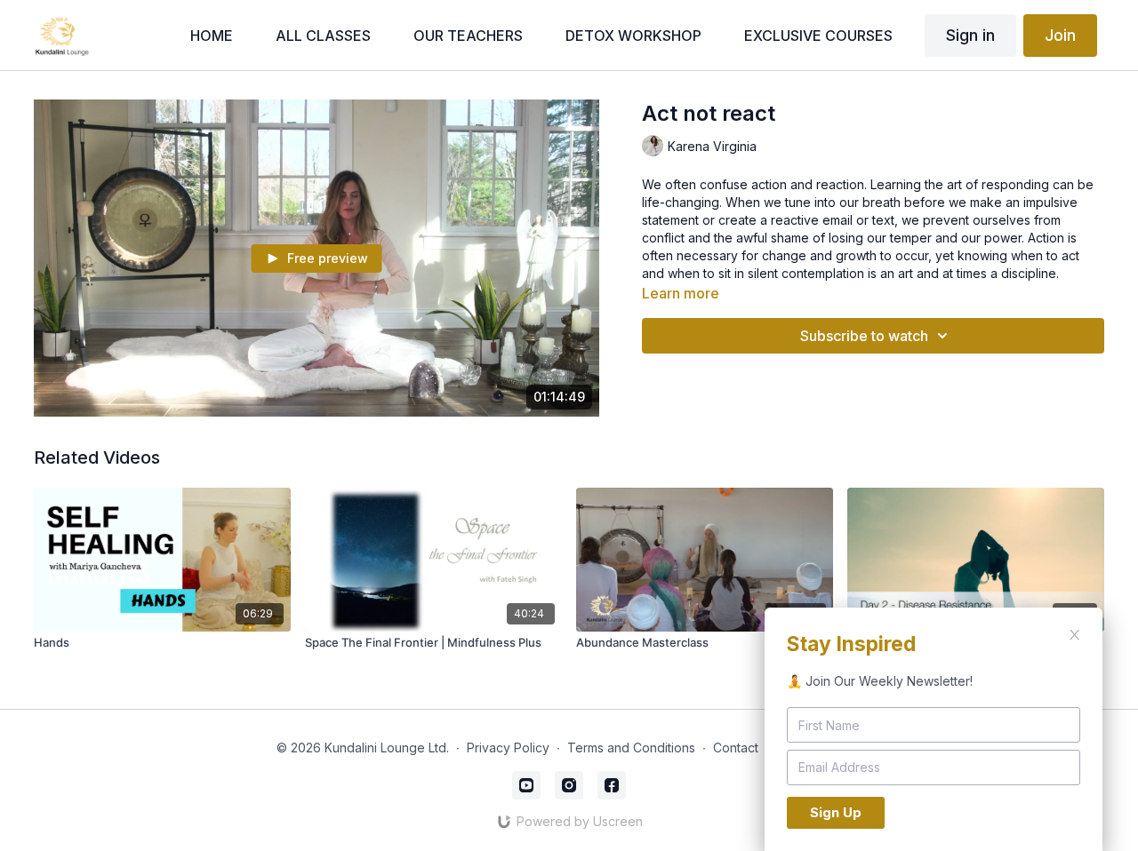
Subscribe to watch (864, 336)
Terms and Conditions (631, 747)
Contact (735, 747)
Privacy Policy (508, 747)
